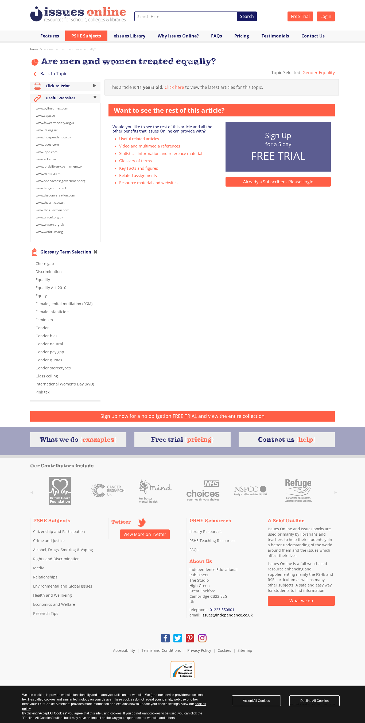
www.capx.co (45, 115)
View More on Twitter (144, 534)
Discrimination (49, 271)
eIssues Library (129, 36)
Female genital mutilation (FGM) (64, 303)
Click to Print (57, 85)
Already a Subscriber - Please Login (278, 182)
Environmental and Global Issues (62, 586)
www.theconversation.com (55, 195)
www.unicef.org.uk (49, 217)
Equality (43, 279)
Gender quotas (49, 359)
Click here (174, 87)
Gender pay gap (50, 351)
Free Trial (300, 16)
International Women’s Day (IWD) (65, 384)
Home (34, 49)
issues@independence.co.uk (227, 615)
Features (49, 36)
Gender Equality (318, 72)
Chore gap (45, 263)
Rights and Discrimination (56, 558)
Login (325, 16)
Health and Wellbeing (52, 595)
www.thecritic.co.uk (50, 202)
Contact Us (313, 36)
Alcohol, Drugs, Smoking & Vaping (63, 549)
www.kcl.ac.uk (46, 159)
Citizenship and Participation (59, 531)
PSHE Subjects (86, 36)
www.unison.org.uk (50, 224)
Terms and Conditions (161, 650)
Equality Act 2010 (51, 287)
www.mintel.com (48, 173)
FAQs (216, 36)
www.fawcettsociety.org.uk (55, 122)
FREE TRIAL (185, 416)
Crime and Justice (49, 540)
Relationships (45, 577)
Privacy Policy (199, 650)
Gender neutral (49, 343)
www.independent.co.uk (53, 137)
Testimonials (275, 36)
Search (247, 16)
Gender (42, 327)
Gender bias (46, 335)
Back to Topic (53, 74)
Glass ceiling (47, 375)
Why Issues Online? (178, 36)
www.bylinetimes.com (52, 108)
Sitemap (245, 650)
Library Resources (205, 531)
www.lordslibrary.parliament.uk (59, 166)
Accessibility (124, 650)
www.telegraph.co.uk (51, 188)
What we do (301, 601)
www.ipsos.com (47, 144)
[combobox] (185, 16)
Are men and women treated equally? (70, 49)
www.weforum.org (49, 231)
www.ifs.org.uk (46, 130)
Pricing (241, 36)
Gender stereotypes (53, 367)
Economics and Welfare (54, 604)
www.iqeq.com (46, 152)
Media (38, 567)
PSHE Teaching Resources (212, 540)
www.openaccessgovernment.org (61, 181)
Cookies (224, 650)
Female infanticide (52, 311)
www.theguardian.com (52, 210)
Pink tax (42, 392)
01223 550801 (222, 609)
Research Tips (45, 613)
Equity (41, 295)
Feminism (44, 319)
